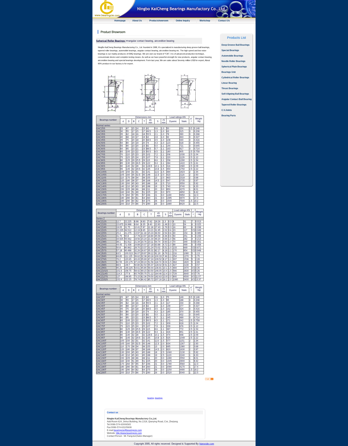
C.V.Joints (226, 110)
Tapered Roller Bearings (233, 104)
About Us (137, 20)
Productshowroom (158, 20)
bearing (150, 398)
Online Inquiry (183, 20)
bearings (159, 398)
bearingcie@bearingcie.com (128, 430)
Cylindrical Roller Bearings (235, 77)
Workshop (205, 20)
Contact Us (224, 20)
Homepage (120, 20)
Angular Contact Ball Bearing (236, 99)
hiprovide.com (206, 443)
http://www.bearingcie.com (129, 433)
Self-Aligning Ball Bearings (235, 94)
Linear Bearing (229, 83)
